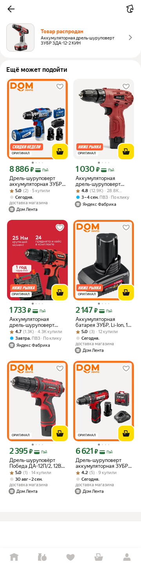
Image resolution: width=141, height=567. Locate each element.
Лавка (42, 557)
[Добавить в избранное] (60, 86)
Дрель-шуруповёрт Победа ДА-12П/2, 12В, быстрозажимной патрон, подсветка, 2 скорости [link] (35, 463)
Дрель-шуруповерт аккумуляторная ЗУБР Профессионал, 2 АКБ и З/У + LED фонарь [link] (37, 181)
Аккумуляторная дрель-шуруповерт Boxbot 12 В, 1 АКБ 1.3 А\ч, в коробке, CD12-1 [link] (102, 181)
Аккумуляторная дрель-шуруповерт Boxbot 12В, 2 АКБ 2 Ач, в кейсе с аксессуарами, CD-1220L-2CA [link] (36, 322)
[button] (11, 9)
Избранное (70, 557)
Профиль (127, 557)
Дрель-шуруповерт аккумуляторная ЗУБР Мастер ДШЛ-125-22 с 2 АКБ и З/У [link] (104, 463)
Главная (14, 557)
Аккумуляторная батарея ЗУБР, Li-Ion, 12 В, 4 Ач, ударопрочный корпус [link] (103, 322)
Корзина (99, 557)
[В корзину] (60, 151)
